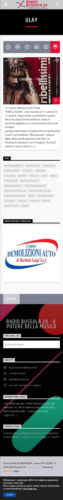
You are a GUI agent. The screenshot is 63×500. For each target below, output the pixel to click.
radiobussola (13, 186)
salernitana (45, 195)
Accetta (9, 494)
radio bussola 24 (15, 190)
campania (49, 165)
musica (34, 175)
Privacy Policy (33, 467)
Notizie (18, 60)
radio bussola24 (15, 195)
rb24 (31, 195)
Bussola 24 (33, 165)
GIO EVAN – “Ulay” (32, 79)
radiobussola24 (35, 186)
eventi (22, 175)
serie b (22, 201)
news (53, 175)
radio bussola (29, 180)
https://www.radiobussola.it (23, 367)
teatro (34, 201)
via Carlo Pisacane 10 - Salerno (25, 385)
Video (25, 206)
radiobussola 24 (39, 190)
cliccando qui (30, 488)
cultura (10, 175)
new (44, 175)
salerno (10, 201)
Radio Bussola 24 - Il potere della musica (31, 324)
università (11, 206)
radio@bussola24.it (19, 379)
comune (41, 170)
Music (8, 60)
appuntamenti (14, 165)
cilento (27, 170)
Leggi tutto (9, 415)
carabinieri (12, 170)
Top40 (46, 201)
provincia (11, 180)
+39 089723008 (17, 373)
